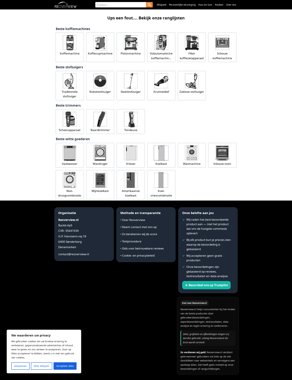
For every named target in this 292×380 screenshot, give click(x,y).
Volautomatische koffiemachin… (161, 55)
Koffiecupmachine (100, 53)
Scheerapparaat (69, 130)
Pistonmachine (131, 53)
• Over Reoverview (132, 220)
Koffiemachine (70, 53)
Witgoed (161, 4)
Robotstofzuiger (100, 92)
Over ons (231, 4)
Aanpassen (20, 366)
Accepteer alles (65, 366)
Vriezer (131, 164)
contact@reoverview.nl (73, 254)
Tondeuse (130, 130)
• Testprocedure (130, 241)
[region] (44, 351)
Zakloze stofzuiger (191, 92)
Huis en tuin (205, 4)
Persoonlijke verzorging (182, 4)
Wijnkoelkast (100, 191)
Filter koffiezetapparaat (192, 55)
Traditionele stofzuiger (70, 94)
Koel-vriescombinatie (161, 193)
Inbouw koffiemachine (222, 55)
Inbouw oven (222, 164)
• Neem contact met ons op (138, 227)
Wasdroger (100, 164)
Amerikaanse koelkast (131, 193)
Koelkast (161, 164)
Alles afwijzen (41, 366)
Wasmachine (192, 164)
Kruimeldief (161, 92)
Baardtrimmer (100, 130)
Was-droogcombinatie (69, 193)
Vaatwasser (69, 164)
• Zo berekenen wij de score (138, 234)
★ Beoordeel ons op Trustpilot (206, 285)
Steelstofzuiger (131, 92)
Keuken (219, 4)
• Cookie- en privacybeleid (137, 255)
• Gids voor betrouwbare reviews (142, 248)
